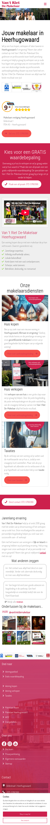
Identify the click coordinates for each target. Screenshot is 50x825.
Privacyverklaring (12, 753)
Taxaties (8, 695)
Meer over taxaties (15, 480)
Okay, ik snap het (25, 814)
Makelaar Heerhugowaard (16, 712)
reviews (20, 601)
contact (43, 552)
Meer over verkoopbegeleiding (20, 415)
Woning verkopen (12, 690)
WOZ (7, 717)
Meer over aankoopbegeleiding (20, 353)
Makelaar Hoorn (12, 707)
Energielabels (11, 721)
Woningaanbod (11, 671)
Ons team (9, 749)
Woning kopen (11, 685)
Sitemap (8, 763)
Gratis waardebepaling (14, 676)
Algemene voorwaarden (15, 758)
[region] (25, 809)
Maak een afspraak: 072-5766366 (23, 184)
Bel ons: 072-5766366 (18, 133)
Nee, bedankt (25, 820)
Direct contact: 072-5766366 (21, 501)
